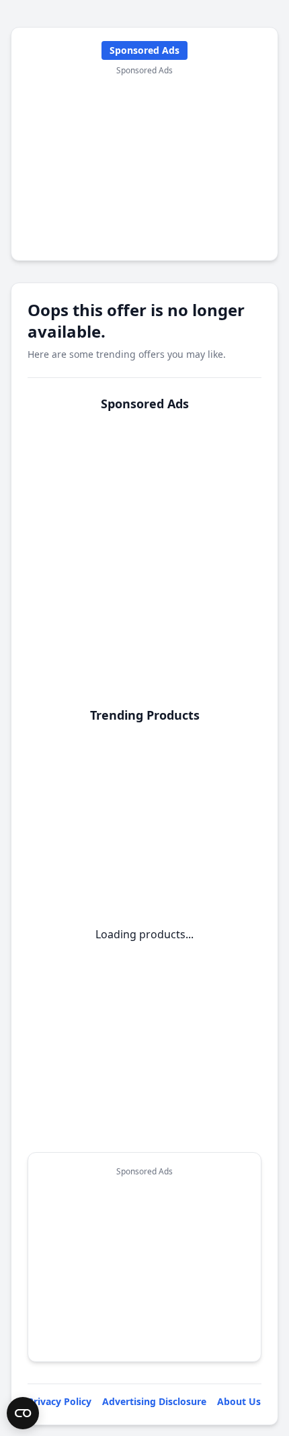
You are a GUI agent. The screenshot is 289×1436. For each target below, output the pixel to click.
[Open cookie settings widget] (23, 1413)
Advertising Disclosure (154, 1401)
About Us (239, 1401)
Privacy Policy (59, 1401)
